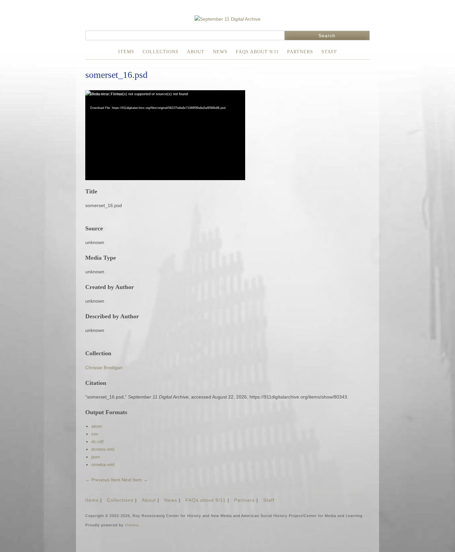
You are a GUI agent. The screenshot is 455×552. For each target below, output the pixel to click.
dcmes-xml (102, 449)
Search (326, 35)
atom (96, 426)
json (95, 456)
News (220, 51)
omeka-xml (103, 464)
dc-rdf (97, 441)
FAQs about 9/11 (257, 51)
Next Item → (135, 479)
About (196, 51)
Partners (300, 51)
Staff (329, 51)
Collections (161, 51)
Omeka (132, 525)
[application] (165, 135)
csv (94, 433)
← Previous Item (102, 479)
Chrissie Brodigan (104, 367)
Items (126, 51)
